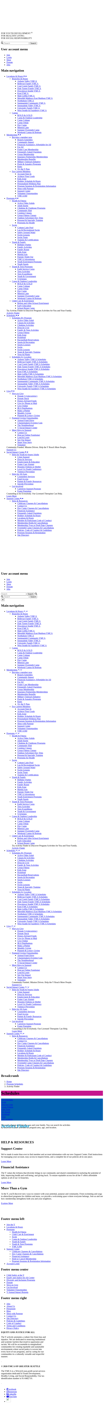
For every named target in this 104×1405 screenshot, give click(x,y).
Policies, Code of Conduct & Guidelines (34, 530)
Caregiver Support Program (29, 489)
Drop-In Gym (23, 328)
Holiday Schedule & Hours (29, 181)
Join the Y (10, 1224)
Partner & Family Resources (29, 481)
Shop (8, 60)
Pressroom (10, 1309)
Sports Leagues (23, 345)
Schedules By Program (22, 853)
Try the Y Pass (23, 169)
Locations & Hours (14, 76)
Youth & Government (26, 276)
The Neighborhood (25, 425)
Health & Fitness (19, 736)
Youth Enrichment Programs (29, 262)
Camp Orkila (22, 122)
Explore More (7, 1203)
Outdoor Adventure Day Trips (30, 218)
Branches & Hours (20, 614)
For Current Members (21, 706)
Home (9, 1081)
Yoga (3, 1117)
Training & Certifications (28, 240)
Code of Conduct (13, 1323)
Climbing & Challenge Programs (31, 208)
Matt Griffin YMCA (26, 96)
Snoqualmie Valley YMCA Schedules (33, 384)
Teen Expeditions (24, 274)
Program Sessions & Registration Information (36, 186)
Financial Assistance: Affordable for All (34, 144)
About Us (10, 1306)
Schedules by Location (21, 892)
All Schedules (7, 1100)
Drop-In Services (24, 459)
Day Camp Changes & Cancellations (33, 508)
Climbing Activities (25, 325)
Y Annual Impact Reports (17, 1292)
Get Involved (17, 1021)
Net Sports (5, 1112)
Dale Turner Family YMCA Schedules (33, 367)
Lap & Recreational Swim (28, 230)
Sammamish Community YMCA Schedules (36, 381)
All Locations (7, 1119)
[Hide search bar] (3, 599)
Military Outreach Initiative (28, 162)
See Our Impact (24, 440)
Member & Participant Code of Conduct (34, 520)
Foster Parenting (24, 491)
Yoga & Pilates (23, 354)
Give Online (22, 406)
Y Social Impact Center (27, 428)
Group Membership (25, 154)
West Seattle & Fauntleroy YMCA (32, 110)
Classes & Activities (25, 323)
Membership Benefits (26, 159)
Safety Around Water (26, 232)
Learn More (11, 496)
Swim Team (22, 237)
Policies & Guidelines (15, 1321)
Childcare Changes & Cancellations (32, 503)
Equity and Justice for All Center (20, 1277)
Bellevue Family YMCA (27, 83)
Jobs (8, 65)
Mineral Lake (23, 127)
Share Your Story (24, 442)
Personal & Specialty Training (30, 220)
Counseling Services (26, 476)
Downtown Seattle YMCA (28, 91)
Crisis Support (23, 457)
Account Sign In (24, 174)
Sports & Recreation (26, 342)
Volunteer (21, 445)
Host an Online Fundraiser (28, 435)
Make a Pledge (23, 410)
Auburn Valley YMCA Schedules (31, 359)
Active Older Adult (25, 320)
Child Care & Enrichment (23, 836)
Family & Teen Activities (28, 330)
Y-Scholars (22, 279)
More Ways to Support (21, 965)
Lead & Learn (23, 437)
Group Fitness (23, 332)
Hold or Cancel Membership (24, 1259)
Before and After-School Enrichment (33, 303)
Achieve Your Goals (26, 176)
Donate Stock (23, 398)
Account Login (13, 1263)
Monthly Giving (24, 413)
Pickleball (21, 337)
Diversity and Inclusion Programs (20, 1280)
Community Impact (25, 142)
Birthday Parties (24, 245)
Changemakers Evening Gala (29, 423)
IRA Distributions (24, 408)
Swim (19, 347)
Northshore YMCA (25, 101)
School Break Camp (26, 308)
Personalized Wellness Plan (29, 184)
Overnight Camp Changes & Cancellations (35, 528)
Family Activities (24, 247)
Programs (10, 198)
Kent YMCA (23, 93)
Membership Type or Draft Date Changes (35, 525)
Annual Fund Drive (25, 420)
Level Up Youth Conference (29, 469)
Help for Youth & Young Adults (25, 989)
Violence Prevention (26, 472)
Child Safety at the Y (15, 1275)
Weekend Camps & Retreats (29, 132)
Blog (8, 1311)
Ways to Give (18, 928)
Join (8, 55)
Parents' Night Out (25, 257)
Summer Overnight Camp (28, 130)
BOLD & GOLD (24, 115)
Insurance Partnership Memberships (32, 157)
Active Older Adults (26, 203)
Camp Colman (23, 120)
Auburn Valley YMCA (27, 81)
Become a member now (22, 672)
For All (20, 147)
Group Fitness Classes (26, 215)
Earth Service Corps (26, 269)
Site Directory (23, 535)
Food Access (22, 479)
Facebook (12, 1389)
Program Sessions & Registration (31, 533)
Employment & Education (28, 462)
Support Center (23, 191)
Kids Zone (21, 179)
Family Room (23, 249)
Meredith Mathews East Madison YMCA (35, 98)
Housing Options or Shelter (29, 467)
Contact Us (22, 432)
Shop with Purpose (25, 188)
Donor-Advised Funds (27, 401)
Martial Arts (22, 254)
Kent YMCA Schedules (27, 371)
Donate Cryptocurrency (27, 396)
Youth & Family (19, 777)
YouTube (13, 1396)
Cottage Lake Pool (25, 227)
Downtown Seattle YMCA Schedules (33, 369)
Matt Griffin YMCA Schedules (30, 374)
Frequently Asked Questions (29, 152)
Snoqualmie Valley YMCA (28, 105)
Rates (19, 166)
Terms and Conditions (15, 1326)
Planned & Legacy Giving (28, 415)
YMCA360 (22, 196)
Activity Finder (13, 313)
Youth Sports (22, 264)
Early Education (24, 306)
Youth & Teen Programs (22, 802)
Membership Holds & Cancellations (32, 523)
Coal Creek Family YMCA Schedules (33, 364)
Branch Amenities (25, 140)
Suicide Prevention (25, 484)
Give (8, 391)
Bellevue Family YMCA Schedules (32, 362)
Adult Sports (22, 205)
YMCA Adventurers (26, 259)
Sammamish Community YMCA (31, 103)
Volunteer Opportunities (27, 193)
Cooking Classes (24, 213)
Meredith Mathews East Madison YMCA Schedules (39, 376)
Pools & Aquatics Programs (29, 164)
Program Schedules (14, 1084)
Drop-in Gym (7, 1104)
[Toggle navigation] (2, 41)
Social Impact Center (15, 452)
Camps (15, 648)
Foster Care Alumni (25, 464)
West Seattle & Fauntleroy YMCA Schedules (36, 389)
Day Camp (22, 125)
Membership (12, 135)
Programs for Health (26, 223)
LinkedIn (12, 1394)
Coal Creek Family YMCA (29, 86)
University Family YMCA (28, 108)
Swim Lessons (23, 235)
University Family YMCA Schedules (33, 386)
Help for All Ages (19, 1009)
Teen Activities (23, 271)
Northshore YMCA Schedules (30, 379)
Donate (9, 62)
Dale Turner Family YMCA (29, 88)
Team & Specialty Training (28, 352)
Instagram (12, 1391)
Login (9, 57)
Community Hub (24, 210)
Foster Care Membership (27, 149)
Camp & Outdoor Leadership (29, 118)
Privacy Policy (12, 1328)
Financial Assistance (26, 511)
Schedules (11, 315)
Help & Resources (20, 1036)
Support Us (11, 450)
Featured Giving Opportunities (25, 953)
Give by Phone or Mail (27, 403)
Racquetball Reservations (28, 340)
